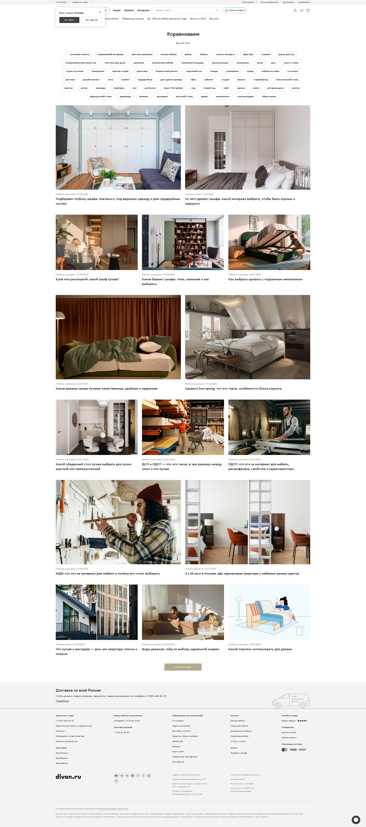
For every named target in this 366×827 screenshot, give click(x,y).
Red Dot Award (289, 733)
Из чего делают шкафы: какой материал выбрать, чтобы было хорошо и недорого (240, 201)
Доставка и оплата (181, 731)
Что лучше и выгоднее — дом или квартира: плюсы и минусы (96, 651)
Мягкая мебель (238, 721)
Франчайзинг (62, 763)
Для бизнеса (62, 753)
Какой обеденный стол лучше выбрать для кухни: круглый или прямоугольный (94, 467)
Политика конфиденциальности (246, 775)
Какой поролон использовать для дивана (260, 649)
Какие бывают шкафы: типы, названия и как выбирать (175, 282)
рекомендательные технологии (113, 809)
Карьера (176, 747)
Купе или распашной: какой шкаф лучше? (87, 279)
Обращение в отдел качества (70, 736)
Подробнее (62, 701)
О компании (178, 721)
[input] (187, 10)
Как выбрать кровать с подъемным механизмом (265, 279)
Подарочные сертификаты (185, 757)
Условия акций (237, 779)
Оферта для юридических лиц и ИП (189, 779)
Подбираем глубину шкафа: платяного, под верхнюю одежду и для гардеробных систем (118, 201)
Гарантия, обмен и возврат (185, 736)
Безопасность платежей (242, 784)
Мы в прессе (178, 762)
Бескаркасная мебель (241, 731)
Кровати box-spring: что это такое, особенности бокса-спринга (233, 388)
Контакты (60, 731)
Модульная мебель (239, 736)
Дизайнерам (61, 758)
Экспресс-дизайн (239, 753)
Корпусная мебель (239, 726)
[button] (295, 10)
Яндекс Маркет (289, 721)
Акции (117, 10)
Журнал (129, 10)
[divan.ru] (68, 776)
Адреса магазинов (181, 726)
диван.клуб (177, 741)
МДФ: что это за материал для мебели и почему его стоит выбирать (108, 573)
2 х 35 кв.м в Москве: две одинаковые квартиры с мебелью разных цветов (242, 573)
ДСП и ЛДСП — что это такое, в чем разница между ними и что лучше (182, 467)
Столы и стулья (238, 741)
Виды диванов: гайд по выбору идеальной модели (180, 649)
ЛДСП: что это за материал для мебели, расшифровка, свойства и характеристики (261, 467)
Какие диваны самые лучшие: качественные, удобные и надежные (106, 388)
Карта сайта (178, 752)
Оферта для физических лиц (186, 775)
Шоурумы (143, 10)
